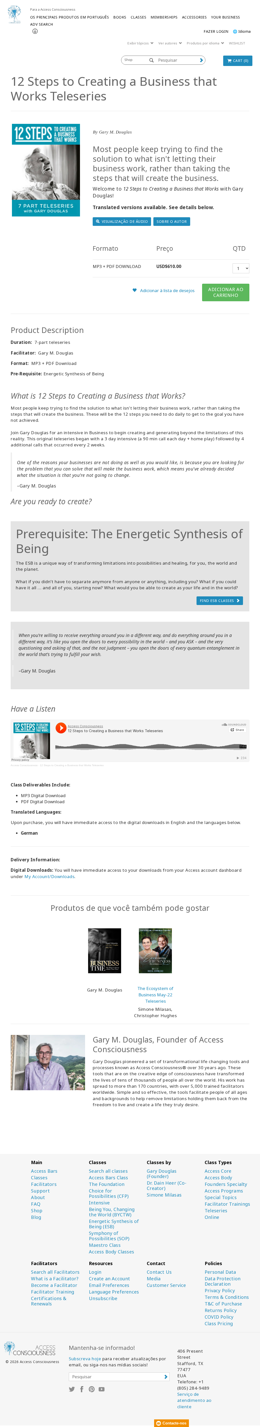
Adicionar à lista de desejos (166, 290)
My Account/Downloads (49, 876)
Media (153, 1278)
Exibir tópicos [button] (138, 43)
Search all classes (108, 1171)
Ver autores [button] (168, 43)
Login (95, 1272)
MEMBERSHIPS (164, 17)
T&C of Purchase (223, 1303)
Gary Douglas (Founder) (161, 1173)
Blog (36, 1217)
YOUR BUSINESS (225, 17)
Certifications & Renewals (48, 1301)
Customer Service (166, 1285)
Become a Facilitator (54, 1285)
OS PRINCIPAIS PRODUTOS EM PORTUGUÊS (69, 17)
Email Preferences (109, 1285)
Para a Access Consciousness (52, 9)
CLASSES (139, 17)
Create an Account (109, 1278)
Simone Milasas (164, 1195)
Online (212, 1217)
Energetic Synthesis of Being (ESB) (114, 1224)
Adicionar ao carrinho (225, 292)
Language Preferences (114, 1292)
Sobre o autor (172, 221)
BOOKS (119, 17)
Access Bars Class (108, 1177)
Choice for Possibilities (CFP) (108, 1193)
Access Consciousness (24, 765)
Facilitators (43, 1184)
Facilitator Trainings (227, 1204)
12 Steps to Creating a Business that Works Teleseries (72, 765)
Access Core (218, 1171)
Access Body (218, 1177)
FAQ (35, 1204)
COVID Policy (219, 1317)
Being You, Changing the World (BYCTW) (112, 1212)
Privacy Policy (220, 1290)
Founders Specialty (226, 1184)
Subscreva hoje (85, 1359)
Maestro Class (105, 1245)
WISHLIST (237, 43)
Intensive (99, 1202)
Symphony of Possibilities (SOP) (109, 1236)
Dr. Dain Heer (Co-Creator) (166, 1185)
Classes (39, 1177)
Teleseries (216, 1210)
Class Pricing (219, 1323)
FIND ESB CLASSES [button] (217, 600)
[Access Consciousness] (14, 14)
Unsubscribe (103, 1298)
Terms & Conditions (227, 1297)
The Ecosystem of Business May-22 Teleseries (155, 994)
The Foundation (106, 1184)
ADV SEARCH (41, 24)
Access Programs (224, 1191)
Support (40, 1191)
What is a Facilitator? (54, 1278)
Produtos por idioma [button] (203, 43)
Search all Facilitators (55, 1272)
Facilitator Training (52, 1292)
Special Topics (221, 1197)
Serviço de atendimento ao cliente (194, 1400)
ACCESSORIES (194, 17)
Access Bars (44, 1171)
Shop (36, 1210)
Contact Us (159, 1272)
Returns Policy (221, 1310)
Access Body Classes (111, 1251)
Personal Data (220, 1272)
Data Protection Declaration (222, 1281)
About (38, 1197)
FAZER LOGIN (216, 31)
